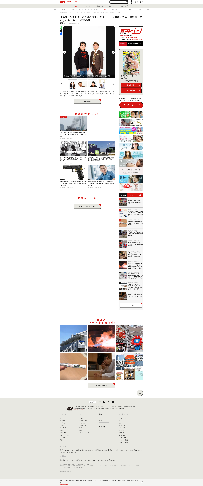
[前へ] (64, 52)
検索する (127, 2)
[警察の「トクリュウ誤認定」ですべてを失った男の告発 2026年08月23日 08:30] (101, 366)
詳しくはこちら (64, 484)
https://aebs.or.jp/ (78, 409)
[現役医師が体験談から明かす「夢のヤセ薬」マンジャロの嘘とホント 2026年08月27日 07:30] (73, 366)
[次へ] (113, 52)
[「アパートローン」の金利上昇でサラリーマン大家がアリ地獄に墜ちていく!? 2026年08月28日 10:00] (73, 338)
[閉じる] (142, 482)
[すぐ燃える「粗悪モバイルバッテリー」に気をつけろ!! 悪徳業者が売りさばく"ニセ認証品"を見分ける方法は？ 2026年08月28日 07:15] (101, 338)
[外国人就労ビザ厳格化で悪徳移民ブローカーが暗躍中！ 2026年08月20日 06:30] (129, 366)
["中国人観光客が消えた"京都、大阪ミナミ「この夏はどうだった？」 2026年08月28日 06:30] (129, 338)
